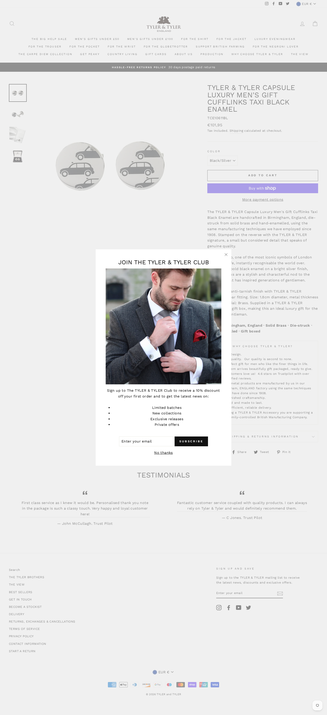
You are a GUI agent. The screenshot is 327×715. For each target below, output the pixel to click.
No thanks (163, 453)
